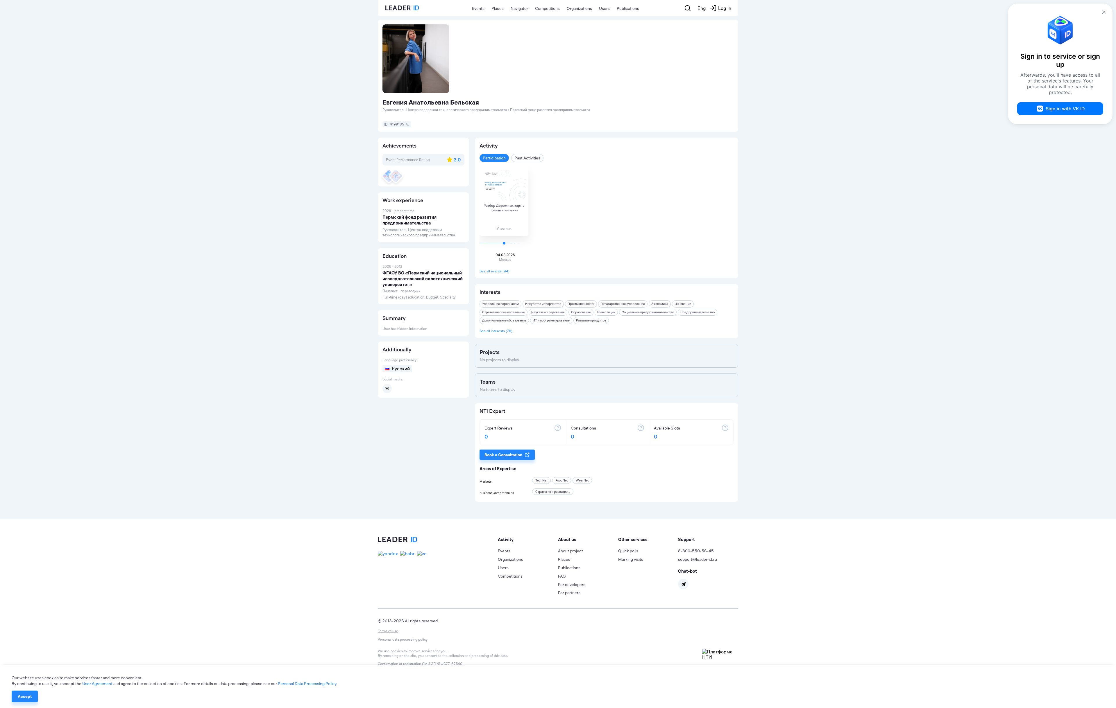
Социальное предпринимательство (648, 312)
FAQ (562, 576)
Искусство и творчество (543, 304)
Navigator (519, 8)
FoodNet (561, 480)
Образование (581, 312)
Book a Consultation (503, 454)
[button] (528, 539)
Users (604, 8)
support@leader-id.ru (697, 559)
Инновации (683, 304)
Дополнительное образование (504, 320)
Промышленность (581, 304)
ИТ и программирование (551, 320)
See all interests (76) (496, 331)
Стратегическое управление (503, 312)
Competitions (547, 8)
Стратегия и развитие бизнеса (557, 492)
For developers (571, 584)
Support (686, 539)
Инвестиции (606, 312)
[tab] (528, 539)
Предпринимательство (697, 312)
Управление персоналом (500, 304)
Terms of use (388, 631)
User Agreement (97, 683)
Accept (25, 696)
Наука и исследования (548, 312)
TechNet (541, 480)
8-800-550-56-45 (696, 551)
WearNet (582, 480)
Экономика (659, 304)
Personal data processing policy (403, 639)
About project (570, 551)
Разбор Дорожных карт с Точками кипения (504, 207)
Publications (628, 8)
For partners (569, 592)
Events (478, 8)
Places (497, 8)
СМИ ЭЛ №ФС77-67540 (442, 664)
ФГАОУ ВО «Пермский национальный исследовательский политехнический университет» (422, 278)
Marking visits (630, 559)
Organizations (579, 8)
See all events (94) (494, 271)
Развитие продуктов (591, 320)
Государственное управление (623, 304)
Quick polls (628, 551)
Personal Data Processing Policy (307, 683)
